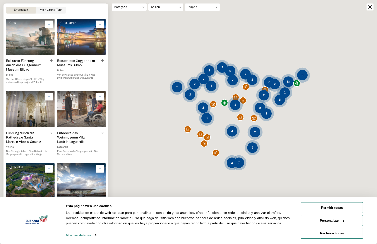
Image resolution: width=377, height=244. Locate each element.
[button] (224, 103)
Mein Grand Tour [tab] (51, 10)
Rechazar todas (332, 233)
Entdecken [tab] (21, 10)
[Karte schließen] (370, 6)
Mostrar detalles (78, 235)
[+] (49, 24)
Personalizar (329, 220)
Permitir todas (332, 207)
